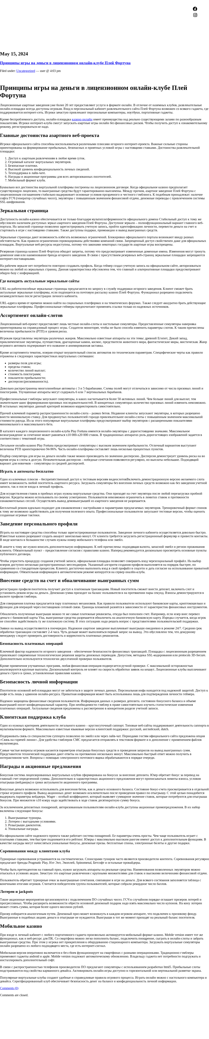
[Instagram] (195, 15)
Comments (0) (9, 988)
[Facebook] (195, 9)
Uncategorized (25, 71)
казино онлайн (82, 119)
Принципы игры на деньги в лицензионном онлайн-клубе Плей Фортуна (65, 63)
